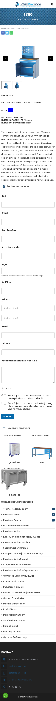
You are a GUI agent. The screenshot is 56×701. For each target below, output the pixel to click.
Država (5, 344)
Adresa (5, 300)
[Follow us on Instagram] (13, 687)
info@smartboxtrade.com (20, 680)
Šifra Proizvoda (10, 248)
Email (4, 214)
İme (3, 197)
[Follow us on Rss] (20, 687)
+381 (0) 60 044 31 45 (17, 666)
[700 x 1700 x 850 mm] (42, 457)
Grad (4, 327)
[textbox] (27, 270)
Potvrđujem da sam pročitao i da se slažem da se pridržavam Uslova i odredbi (30, 397)
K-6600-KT (14, 495)
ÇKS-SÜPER (14, 462)
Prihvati (7, 416)
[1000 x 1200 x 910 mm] (14, 490)
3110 (42, 462)
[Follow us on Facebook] (9, 687)
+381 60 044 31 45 (51, 4)
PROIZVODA (33, 19)
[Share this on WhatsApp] (11, 33)
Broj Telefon (8, 231)
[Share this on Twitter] (7, 33)
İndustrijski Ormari (22, 28)
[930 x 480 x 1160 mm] (14, 457)
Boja (4, 264)
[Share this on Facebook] (3, 33)
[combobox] (28, 271)
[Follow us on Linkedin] (16, 687)
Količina (6, 283)
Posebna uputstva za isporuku (19, 362)
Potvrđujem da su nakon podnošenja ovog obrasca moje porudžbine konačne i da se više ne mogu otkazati (30, 406)
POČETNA (22, 19)
